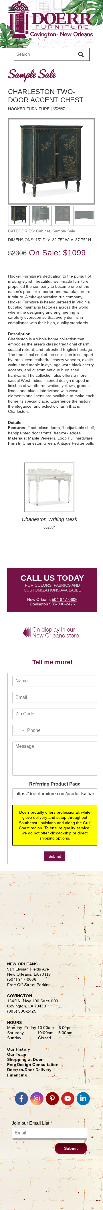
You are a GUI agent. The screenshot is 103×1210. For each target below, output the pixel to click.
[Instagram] (36, 1098)
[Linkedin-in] (83, 1098)
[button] (11, 9)
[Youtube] (67, 1098)
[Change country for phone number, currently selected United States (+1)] (18, 730)
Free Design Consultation (33, 1064)
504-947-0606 (65, 599)
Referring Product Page (54, 784)
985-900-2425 (62, 604)
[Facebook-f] (21, 1098)
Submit (54, 856)
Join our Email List (32, 1123)
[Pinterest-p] (52, 1098)
